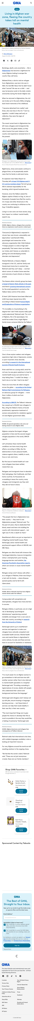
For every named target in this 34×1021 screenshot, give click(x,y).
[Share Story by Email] (15, 60)
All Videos (4, 1008)
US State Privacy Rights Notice (22, 940)
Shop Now (21, 791)
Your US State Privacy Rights (23, 980)
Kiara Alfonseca (8, 54)
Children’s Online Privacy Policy (8, 992)
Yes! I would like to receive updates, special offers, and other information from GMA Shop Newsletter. (17, 925)
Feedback (19, 995)
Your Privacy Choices (7, 989)
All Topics (4, 1011)
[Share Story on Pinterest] (11, 60)
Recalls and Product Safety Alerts (22, 1003)
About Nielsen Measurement (21, 988)
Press (18, 992)
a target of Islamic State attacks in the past (16, 284)
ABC (3, 1005)
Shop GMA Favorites (15, 769)
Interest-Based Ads (22, 984)
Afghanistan (6, 70)
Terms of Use (5, 983)
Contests (4, 980)
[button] (2, 3)
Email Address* (8, 914)
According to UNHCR (9, 402)
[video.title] (17, 37)
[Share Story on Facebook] (4, 60)
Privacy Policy (7, 940)
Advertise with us (6, 996)
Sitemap (19, 999)
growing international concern (20, 286)
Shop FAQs (5, 999)
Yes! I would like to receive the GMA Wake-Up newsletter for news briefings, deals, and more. (18, 931)
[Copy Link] (19, 60)
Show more (28, 162)
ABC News (4, 1002)
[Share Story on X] (7, 60)
